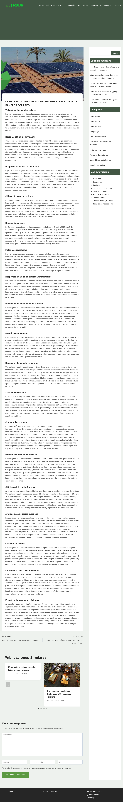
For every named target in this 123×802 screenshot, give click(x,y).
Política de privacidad (101, 194)
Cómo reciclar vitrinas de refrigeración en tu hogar (21, 638)
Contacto (96, 185)
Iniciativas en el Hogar (98, 150)
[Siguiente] (76, 684)
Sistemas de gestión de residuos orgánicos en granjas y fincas (65, 640)
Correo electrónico (38, 762)
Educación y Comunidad (102, 188)
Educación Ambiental (98, 137)
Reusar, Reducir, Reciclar (103, 201)
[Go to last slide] (8, 684)
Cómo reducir (95, 121)
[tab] (38, 708)
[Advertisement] (61, 25)
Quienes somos (99, 198)
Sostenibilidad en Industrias (100, 160)
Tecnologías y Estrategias (103, 204)
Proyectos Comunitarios (99, 155)
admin (12, 674)
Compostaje (70, 5)
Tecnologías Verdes (97, 165)
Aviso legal (97, 179)
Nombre (6, 762)
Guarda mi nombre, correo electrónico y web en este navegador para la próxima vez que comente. (38, 768)
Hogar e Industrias (100, 191)
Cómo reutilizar (95, 127)
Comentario (8, 735)
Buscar (115, 53)
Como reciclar (95, 116)
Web (60, 762)
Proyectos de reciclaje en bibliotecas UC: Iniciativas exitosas (59, 694)
